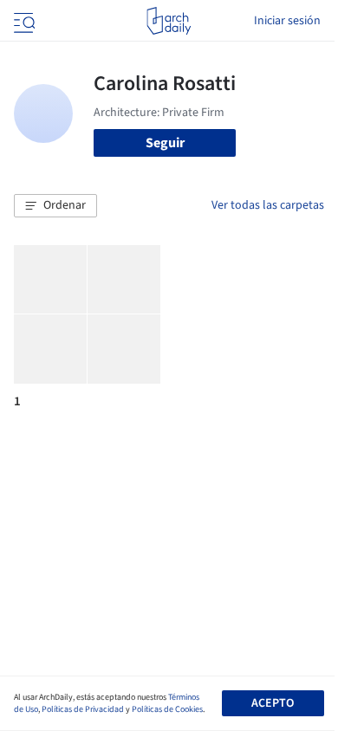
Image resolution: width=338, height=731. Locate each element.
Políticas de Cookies (167, 709)
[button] (55, 206)
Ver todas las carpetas (267, 205)
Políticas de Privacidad (83, 709)
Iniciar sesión (287, 21)
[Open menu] (22, 21)
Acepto (272, 703)
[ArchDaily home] (168, 21)
